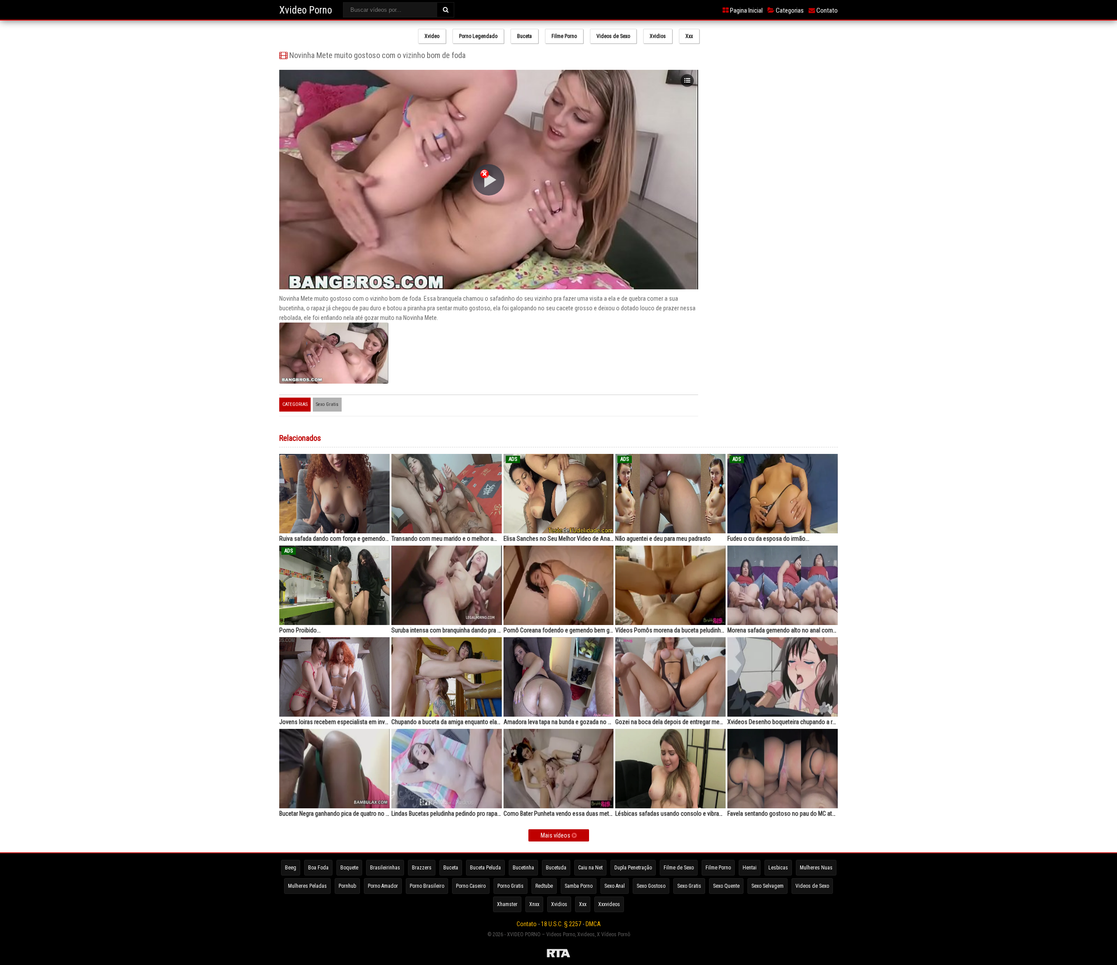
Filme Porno (564, 36)
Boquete (349, 868)
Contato (826, 10)
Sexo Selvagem (767, 886)
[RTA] (558, 954)
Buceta (524, 36)
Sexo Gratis (327, 404)
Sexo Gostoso (651, 886)
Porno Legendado (478, 36)
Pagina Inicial (746, 10)
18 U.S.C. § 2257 (561, 923)
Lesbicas (778, 868)
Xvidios (658, 36)
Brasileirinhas (385, 868)
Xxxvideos (609, 904)
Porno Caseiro (471, 886)
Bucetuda (556, 868)
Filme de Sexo (679, 868)
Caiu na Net (590, 868)
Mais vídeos (556, 835)
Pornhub (347, 886)
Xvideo (432, 36)
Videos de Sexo (613, 36)
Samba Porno (579, 886)
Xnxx (534, 904)
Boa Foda (318, 868)
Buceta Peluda (485, 868)
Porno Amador (383, 886)
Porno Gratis (510, 886)
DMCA (593, 923)
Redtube (544, 886)
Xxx (689, 36)
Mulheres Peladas (307, 886)
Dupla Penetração (633, 868)
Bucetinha (523, 868)
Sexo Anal (614, 886)
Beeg (290, 868)
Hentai (750, 868)
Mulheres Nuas (816, 868)
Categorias (789, 10)
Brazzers (422, 868)
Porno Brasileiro (427, 886)
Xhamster (507, 904)
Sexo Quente (726, 886)
